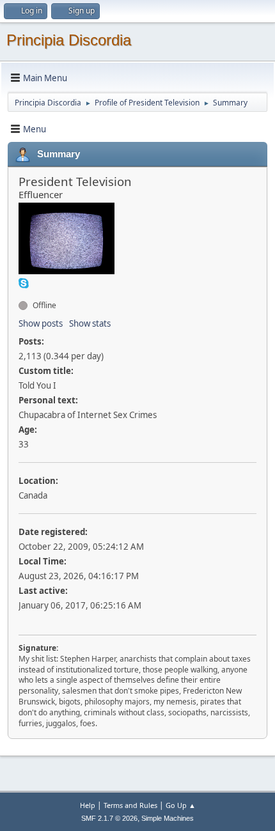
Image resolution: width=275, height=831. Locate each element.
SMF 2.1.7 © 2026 (109, 818)
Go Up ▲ (181, 805)
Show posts (41, 323)
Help (87, 805)
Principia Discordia (68, 40)
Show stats (90, 323)
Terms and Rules (130, 805)
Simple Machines (167, 818)
